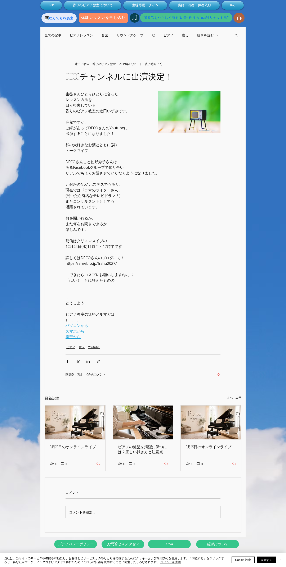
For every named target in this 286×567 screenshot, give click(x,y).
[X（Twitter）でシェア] (78, 361)
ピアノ (169, 35)
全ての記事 (53, 35)
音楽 (105, 35)
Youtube (94, 347)
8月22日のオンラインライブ (73, 446)
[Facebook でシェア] (68, 361)
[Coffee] (239, 18)
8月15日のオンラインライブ (208, 446)
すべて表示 (234, 398)
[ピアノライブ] (75, 422)
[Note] (134, 18)
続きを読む (205, 35)
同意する (266, 560)
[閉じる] (280, 560)
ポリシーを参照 (170, 562)
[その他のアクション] (217, 63)
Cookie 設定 (243, 560)
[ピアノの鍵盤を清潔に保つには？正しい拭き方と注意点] (143, 422)
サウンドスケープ (130, 35)
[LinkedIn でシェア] (88, 361)
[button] (236, 35)
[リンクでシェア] (98, 361)
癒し (185, 35)
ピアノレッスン (81, 35)
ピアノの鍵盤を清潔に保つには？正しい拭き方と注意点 (142, 449)
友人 (82, 347)
